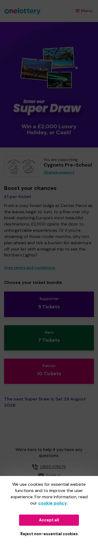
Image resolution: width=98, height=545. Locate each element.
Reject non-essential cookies (49, 533)
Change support (59, 172)
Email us (53, 475)
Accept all (49, 520)
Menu (87, 11)
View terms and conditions (29, 267)
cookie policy (52, 503)
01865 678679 (53, 466)
